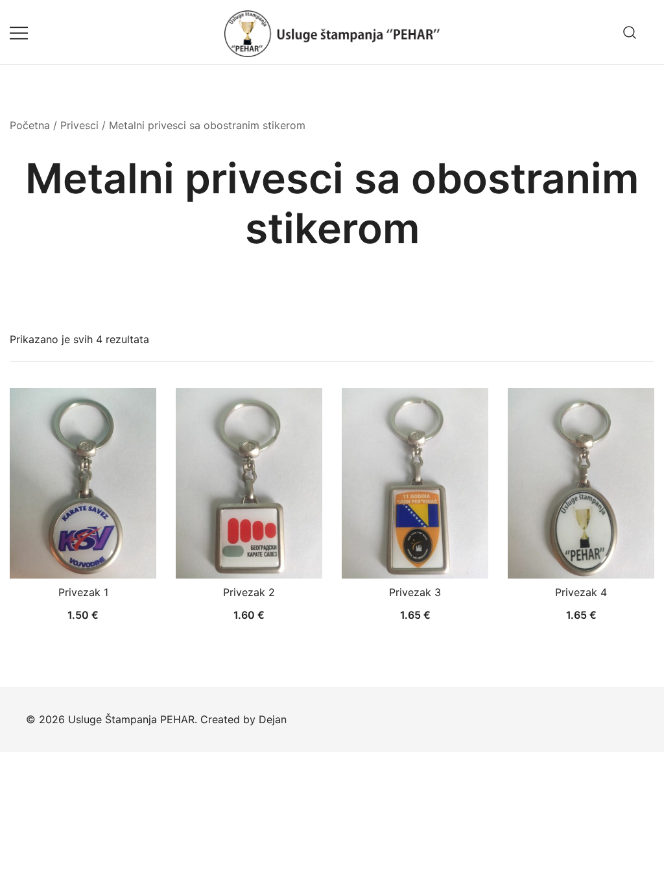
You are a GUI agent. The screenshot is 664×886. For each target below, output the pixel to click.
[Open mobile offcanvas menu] (19, 32)
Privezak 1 (83, 592)
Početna (30, 125)
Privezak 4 (581, 592)
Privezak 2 (249, 592)
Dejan (273, 719)
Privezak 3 (415, 592)
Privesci (79, 125)
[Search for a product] (630, 32)
